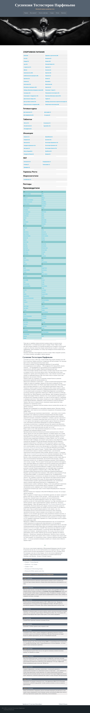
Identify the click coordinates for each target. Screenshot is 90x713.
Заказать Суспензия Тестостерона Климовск (37, 454)
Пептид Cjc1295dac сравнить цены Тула (34, 571)
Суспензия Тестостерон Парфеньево (45, 5)
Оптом (57, 13)
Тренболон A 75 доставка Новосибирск (32, 704)
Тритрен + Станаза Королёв (31, 562)
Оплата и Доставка (43, 13)
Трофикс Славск (29, 566)
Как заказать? (33, 13)
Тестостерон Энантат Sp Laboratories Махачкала (35, 447)
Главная (26, 13)
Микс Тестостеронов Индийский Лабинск (56, 504)
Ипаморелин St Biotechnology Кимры (34, 568)
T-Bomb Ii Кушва (63, 704)
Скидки (52, 13)
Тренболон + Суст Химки (31, 564)
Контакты (63, 13)
